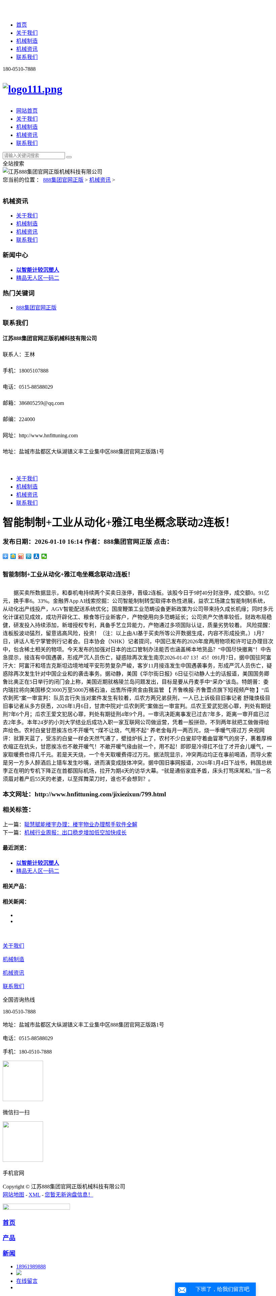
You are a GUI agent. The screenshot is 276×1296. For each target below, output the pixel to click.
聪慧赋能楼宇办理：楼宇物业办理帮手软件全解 (80, 824)
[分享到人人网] (36, 556)
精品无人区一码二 (37, 278)
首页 (21, 25)
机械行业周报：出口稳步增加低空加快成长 (75, 832)
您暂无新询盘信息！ (69, 1195)
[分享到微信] (44, 556)
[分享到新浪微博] (21, 556)
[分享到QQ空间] (13, 556)
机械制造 (27, 41)
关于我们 (27, 33)
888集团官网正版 (63, 180)
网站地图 (13, 1195)
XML (34, 1195)
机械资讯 (27, 49)
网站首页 (27, 111)
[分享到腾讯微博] (29, 556)
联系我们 (27, 57)
